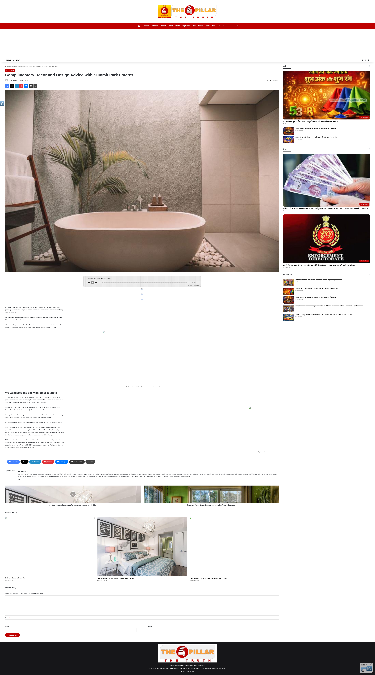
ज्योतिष (171, 26)
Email (7, 626)
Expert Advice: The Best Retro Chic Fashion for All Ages (208, 578)
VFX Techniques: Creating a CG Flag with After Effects (115, 578)
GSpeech (197, 285)
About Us (184, 671)
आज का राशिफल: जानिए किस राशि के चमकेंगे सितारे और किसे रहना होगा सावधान (316, 128)
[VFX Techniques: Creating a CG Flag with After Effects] (142, 546)
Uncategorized (15, 66)
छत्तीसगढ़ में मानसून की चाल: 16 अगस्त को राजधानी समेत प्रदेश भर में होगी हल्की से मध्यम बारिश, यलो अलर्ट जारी (324, 315)
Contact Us (191, 671)
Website (150, 626)
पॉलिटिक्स (155, 26)
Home (8, 66)
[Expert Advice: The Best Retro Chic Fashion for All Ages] (234, 546)
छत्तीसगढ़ (146, 26)
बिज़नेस (177, 26)
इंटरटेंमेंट (163, 26)
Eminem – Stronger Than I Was (15, 578)
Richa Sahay (12, 80)
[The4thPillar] (187, 11)
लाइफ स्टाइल (186, 26)
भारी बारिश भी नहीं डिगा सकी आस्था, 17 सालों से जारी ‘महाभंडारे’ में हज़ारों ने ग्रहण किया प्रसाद (319, 280)
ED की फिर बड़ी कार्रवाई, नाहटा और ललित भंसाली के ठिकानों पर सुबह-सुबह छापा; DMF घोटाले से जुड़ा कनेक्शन (319, 265)
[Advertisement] (187, 43)
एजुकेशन (200, 26)
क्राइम (207, 26)
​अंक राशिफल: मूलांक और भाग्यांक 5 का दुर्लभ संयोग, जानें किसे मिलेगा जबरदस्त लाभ (310, 121)
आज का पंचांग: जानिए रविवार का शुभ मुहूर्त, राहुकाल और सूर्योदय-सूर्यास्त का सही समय (317, 137)
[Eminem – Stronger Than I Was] (49, 546)
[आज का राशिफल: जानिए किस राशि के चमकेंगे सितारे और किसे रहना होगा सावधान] (288, 131)
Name (7, 618)
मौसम (213, 26)
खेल (194, 26)
